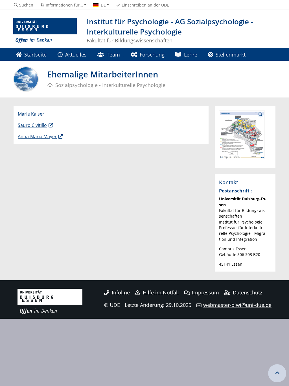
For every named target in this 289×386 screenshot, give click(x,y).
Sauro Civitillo (32, 125)
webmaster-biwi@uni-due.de (237, 305)
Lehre (190, 54)
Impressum (205, 292)
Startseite (35, 54)
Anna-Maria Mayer (37, 136)
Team (113, 54)
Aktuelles (76, 54)
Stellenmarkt (231, 54)
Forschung (152, 54)
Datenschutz (247, 292)
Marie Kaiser (31, 114)
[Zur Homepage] (45, 31)
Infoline (121, 292)
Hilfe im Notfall (161, 292)
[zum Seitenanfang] (277, 373)
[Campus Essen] (242, 134)
